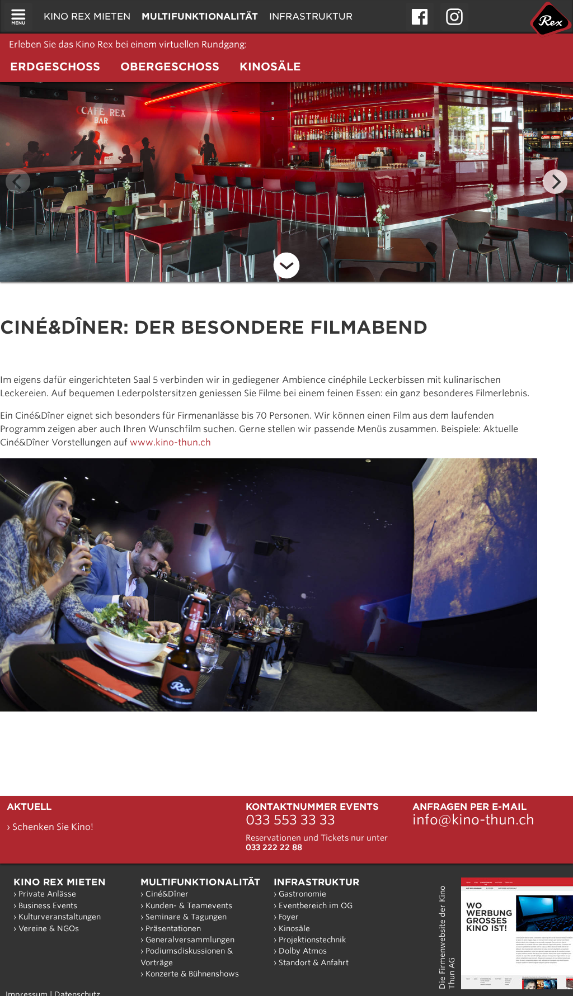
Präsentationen (173, 928)
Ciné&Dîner (167, 893)
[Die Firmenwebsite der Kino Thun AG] (517, 933)
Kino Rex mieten (59, 882)
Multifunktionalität (200, 882)
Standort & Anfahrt (314, 962)
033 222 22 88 (274, 847)
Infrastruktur (316, 882)
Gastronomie (302, 893)
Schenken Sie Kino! (52, 827)
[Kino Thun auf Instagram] (454, 17)
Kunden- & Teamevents (188, 905)
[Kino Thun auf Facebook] (420, 17)
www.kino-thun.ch (170, 442)
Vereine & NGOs (48, 928)
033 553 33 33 (290, 820)
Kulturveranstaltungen (59, 916)
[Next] (555, 181)
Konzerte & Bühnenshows (192, 973)
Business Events (47, 905)
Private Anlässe (47, 893)
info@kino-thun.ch (473, 820)
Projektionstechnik (312, 939)
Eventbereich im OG (316, 905)
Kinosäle (294, 928)
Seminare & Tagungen (186, 916)
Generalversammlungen (189, 939)
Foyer (289, 916)
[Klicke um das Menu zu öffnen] (18, 17)
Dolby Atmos (303, 950)
